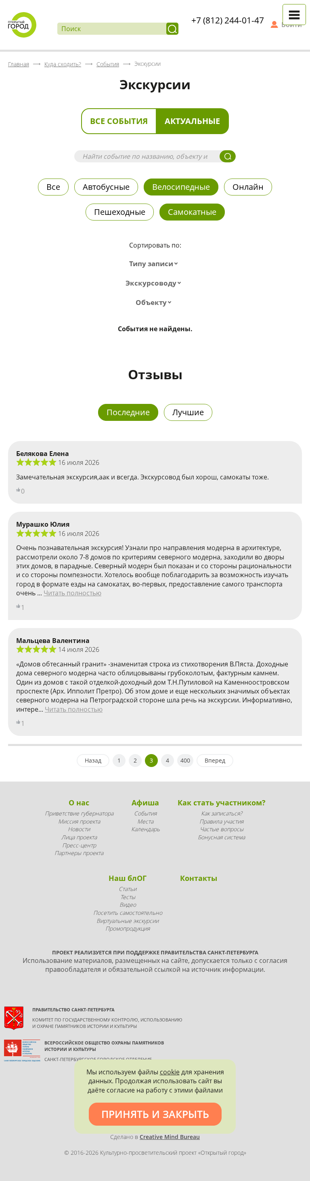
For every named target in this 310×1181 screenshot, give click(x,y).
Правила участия (221, 821)
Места (145, 821)
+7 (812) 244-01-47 (227, 20)
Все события (119, 121)
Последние (128, 412)
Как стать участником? (222, 802)
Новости (79, 829)
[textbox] (155, 263)
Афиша (145, 802)
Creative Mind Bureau (170, 1137)
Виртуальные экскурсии (127, 921)
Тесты (127, 897)
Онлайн (248, 186)
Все (53, 186)
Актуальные (192, 121)
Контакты (198, 878)
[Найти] (172, 29)
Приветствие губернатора (79, 813)
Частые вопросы (221, 829)
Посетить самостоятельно (127, 912)
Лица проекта (79, 837)
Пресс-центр (79, 845)
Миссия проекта (79, 821)
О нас (79, 802)
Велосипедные (181, 186)
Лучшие (188, 412)
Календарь (145, 829)
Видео (127, 904)
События (145, 813)
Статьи (127, 889)
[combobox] (155, 263)
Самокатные (192, 211)
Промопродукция (127, 928)
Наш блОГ (128, 878)
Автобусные (106, 186)
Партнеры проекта (78, 853)
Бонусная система (221, 837)
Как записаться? (221, 813)
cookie (170, 1072)
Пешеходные (119, 211)
